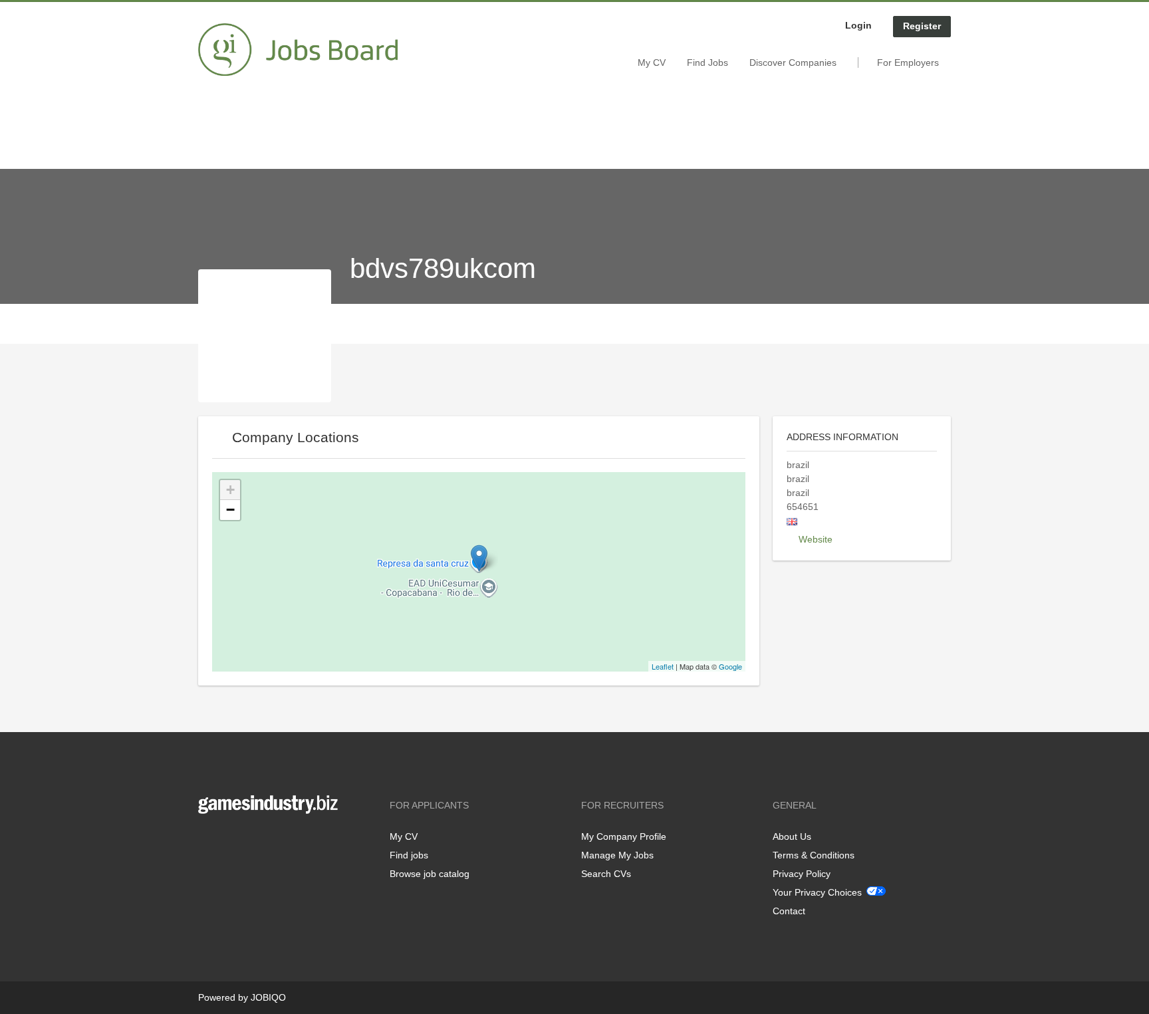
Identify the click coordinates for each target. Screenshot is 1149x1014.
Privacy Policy (801, 873)
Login (858, 25)
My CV (652, 62)
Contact (789, 911)
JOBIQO (268, 997)
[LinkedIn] (249, 841)
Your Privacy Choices (817, 892)
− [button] (230, 509)
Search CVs (606, 873)
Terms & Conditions (813, 855)
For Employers (908, 62)
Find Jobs (707, 62)
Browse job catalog (429, 873)
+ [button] (230, 489)
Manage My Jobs (617, 855)
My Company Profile (623, 836)
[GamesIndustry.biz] (298, 49)
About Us (792, 836)
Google (730, 666)
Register (922, 26)
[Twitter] (229, 841)
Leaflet (663, 666)
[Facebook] (207, 841)
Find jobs (409, 855)
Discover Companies (792, 62)
